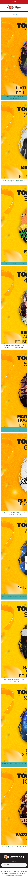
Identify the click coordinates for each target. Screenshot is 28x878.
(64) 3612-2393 (10, 871)
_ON (14, 876)
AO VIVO (14, 1)
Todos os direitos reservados (10, 875)
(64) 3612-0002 (23, 871)
